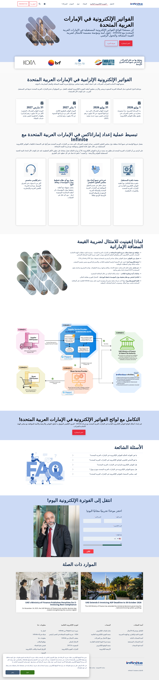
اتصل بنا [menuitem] (43, 631)
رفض (12, 672)
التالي (88, 551)
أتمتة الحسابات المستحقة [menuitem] (135, 642)
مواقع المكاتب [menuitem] (41, 642)
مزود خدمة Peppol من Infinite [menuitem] (68, 631)
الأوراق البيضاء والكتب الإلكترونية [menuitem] (36, 649)
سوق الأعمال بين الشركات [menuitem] (102, 638)
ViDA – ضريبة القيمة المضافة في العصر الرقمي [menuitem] (63, 634)
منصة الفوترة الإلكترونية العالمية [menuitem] (101, 634)
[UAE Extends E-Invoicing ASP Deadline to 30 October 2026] (112, 586)
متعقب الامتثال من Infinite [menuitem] (69, 638)
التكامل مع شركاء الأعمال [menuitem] (135, 631)
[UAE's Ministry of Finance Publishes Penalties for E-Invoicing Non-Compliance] (47, 586)
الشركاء (64, 4)
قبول (27, 672)
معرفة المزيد (111, 43)
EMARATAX (23, 4)
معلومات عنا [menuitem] (42, 638)
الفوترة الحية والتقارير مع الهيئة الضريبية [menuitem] (131, 634)
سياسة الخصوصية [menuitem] (100, 667)
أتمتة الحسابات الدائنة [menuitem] (136, 638)
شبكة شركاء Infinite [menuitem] (39, 634)
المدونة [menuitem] (43, 653)
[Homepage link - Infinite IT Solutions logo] (134, 665)
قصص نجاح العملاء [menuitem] (40, 645)
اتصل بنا (33, 4)
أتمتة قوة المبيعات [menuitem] (137, 645)
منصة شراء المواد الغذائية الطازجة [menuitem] (100, 642)
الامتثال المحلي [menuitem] (73, 642)
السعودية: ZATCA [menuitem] (72, 645)
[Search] (39, 3)
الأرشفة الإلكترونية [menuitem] (105, 649)
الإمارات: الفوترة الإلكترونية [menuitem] (70, 649)
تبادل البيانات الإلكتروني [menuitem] (103, 631)
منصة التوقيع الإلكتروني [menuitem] (103, 645)
